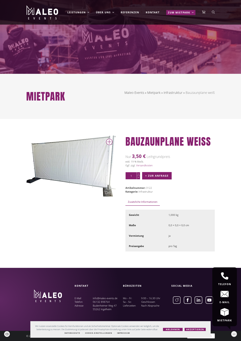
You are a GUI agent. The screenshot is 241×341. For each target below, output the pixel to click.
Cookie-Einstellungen (98, 333)
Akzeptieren (195, 329)
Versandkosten (144, 165)
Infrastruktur (146, 191)
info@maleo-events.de (105, 298)
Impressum (123, 333)
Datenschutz (72, 333)
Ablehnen (173, 329)
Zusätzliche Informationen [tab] (142, 201)
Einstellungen (7, 334)
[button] (203, 12)
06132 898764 (101, 301)
